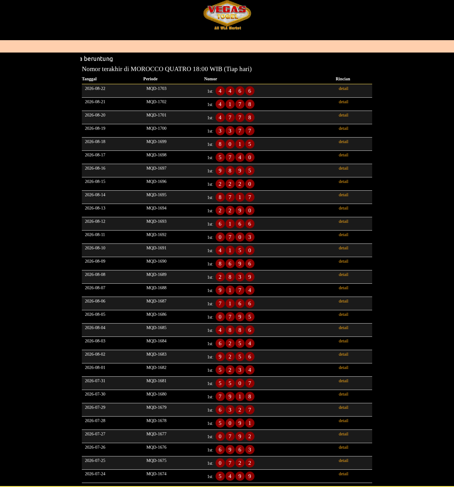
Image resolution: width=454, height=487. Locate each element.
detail (343, 88)
